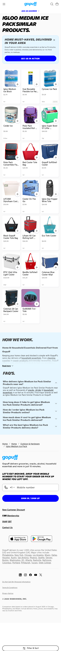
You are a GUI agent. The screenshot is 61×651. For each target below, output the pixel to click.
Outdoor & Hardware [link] (30, 444)
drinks (38, 390)
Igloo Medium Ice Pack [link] (16, 446)
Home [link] (5, 444)
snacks (31, 390)
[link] (30, 4)
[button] (57, 4)
